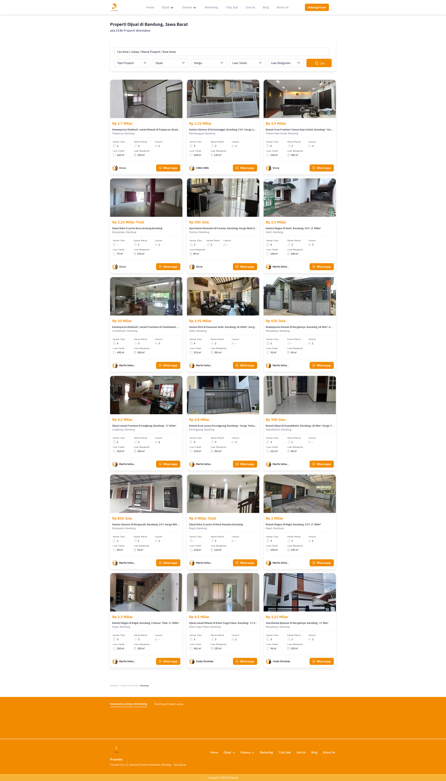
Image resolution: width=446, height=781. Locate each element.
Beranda (114, 685)
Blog (266, 7)
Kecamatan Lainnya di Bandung (128, 703)
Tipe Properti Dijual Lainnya (168, 704)
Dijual (165, 7)
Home (150, 7)
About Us (282, 7)
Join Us (250, 7)
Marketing (211, 7)
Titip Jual (232, 7)
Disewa (187, 7)
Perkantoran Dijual (129, 685)
